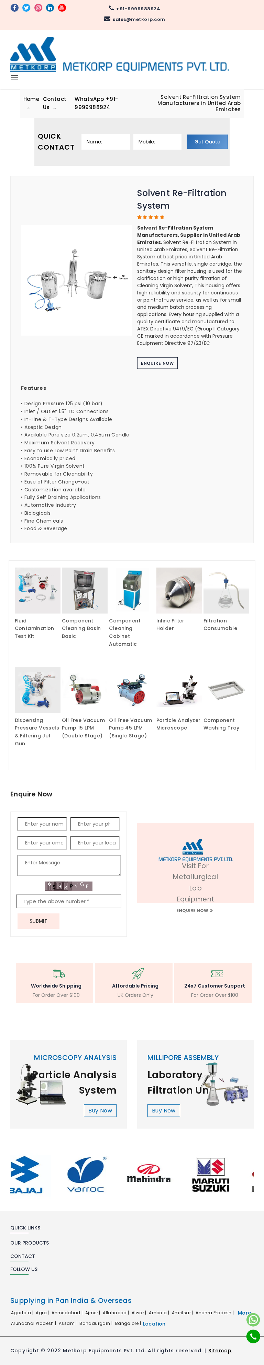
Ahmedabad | (68, 1313)
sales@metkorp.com (137, 19)
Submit (38, 921)
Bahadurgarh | (96, 1323)
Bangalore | (128, 1323)
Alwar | (139, 1313)
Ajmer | (93, 1313)
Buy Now (100, 1111)
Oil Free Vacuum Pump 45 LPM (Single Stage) (130, 728)
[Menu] (14, 76)
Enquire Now (157, 363)
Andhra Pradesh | (215, 1313)
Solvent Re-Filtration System (182, 199)
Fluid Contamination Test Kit (34, 628)
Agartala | (22, 1313)
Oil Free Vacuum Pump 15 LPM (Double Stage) (83, 728)
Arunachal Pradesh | (34, 1323)
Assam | (68, 1323)
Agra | (43, 1313)
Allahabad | (116, 1313)
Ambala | (159, 1313)
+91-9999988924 (137, 8)
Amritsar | (183, 1313)
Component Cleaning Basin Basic (81, 628)
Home (31, 99)
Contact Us (55, 103)
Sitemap (220, 1350)
